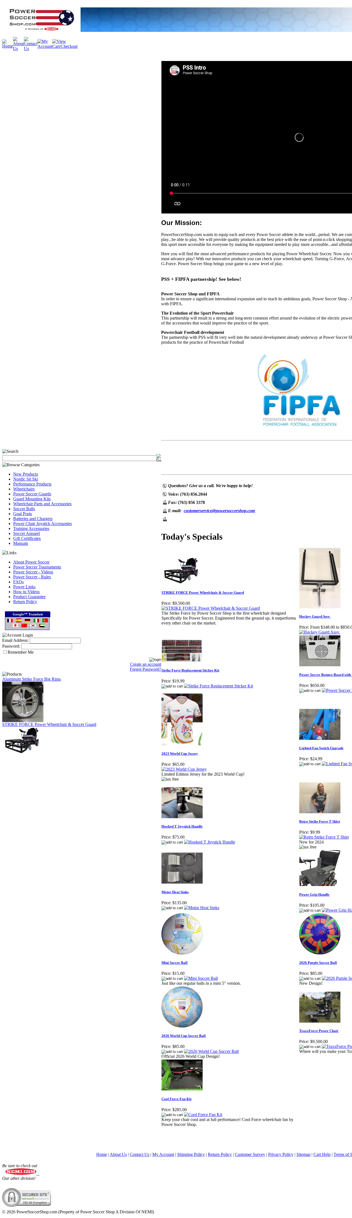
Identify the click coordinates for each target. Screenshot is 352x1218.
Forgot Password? (145, 669)
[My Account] (44, 46)
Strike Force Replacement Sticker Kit (190, 670)
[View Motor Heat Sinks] (201, 907)
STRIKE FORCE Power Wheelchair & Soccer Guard (49, 724)
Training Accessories (31, 528)
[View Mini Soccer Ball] (201, 978)
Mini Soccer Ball (174, 963)
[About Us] (18, 48)
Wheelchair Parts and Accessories (42, 503)
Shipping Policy (191, 1154)
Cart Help (322, 1154)
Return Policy (25, 601)
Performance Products (32, 484)
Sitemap (303, 1154)
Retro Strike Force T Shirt (319, 821)
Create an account (145, 664)
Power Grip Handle (314, 894)
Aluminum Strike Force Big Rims (31, 679)
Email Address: (15, 640)
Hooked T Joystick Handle (182, 826)
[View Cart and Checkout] (65, 46)
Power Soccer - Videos (33, 572)
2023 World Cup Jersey (179, 753)
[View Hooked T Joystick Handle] (209, 842)
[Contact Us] (30, 48)
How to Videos (26, 591)
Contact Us (139, 1154)
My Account (163, 1154)
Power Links (24, 586)
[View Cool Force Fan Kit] (203, 1114)
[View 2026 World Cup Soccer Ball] (211, 1051)
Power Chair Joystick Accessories (42, 523)
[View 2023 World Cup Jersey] (184, 769)
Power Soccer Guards (32, 494)
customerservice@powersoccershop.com (219, 510)
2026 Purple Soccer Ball (318, 963)
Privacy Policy (280, 1154)
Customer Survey (250, 1154)
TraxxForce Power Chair (319, 1031)
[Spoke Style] (22, 720)
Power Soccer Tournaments (37, 567)
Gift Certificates (27, 538)
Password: (11, 646)
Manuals (20, 543)
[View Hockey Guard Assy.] (319, 632)
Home (101, 1154)
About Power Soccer (31, 562)
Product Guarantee (29, 596)
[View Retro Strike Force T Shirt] (324, 837)
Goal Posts (22, 513)
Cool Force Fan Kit (176, 1099)
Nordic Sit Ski (25, 479)
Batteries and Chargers (33, 518)
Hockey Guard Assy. (314, 616)
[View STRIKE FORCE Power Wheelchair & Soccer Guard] (210, 608)
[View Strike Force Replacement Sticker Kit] (218, 686)
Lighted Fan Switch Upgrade (321, 748)
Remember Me (21, 652)
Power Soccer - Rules (32, 577)
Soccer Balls (24, 508)
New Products (25, 474)
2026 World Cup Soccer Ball (183, 1036)
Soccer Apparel (26, 533)
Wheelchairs (24, 489)
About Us (118, 1154)
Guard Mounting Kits (32, 498)
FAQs (18, 581)
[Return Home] (7, 46)
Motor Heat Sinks (175, 892)
